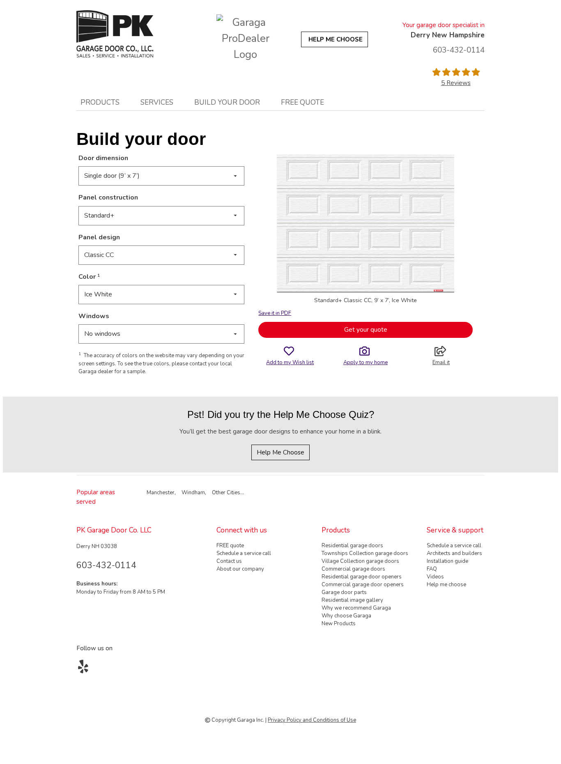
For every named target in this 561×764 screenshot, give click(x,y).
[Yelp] (84, 669)
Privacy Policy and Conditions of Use (312, 720)
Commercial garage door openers (363, 584)
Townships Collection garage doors (365, 553)
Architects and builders (454, 553)
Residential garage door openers (362, 576)
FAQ (432, 569)
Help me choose (446, 584)
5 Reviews (456, 83)
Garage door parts (344, 592)
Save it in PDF (274, 313)
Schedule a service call (243, 553)
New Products (339, 623)
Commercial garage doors (353, 569)
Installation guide (447, 561)
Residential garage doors (352, 545)
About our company (240, 569)
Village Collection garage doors (360, 561)
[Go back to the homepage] (127, 33)
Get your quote (365, 330)
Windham (193, 492)
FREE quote (302, 102)
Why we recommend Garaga (356, 608)
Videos (435, 576)
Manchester (161, 492)
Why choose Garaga (346, 615)
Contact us (229, 561)
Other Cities (226, 492)
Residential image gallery (352, 600)
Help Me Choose (280, 452)
